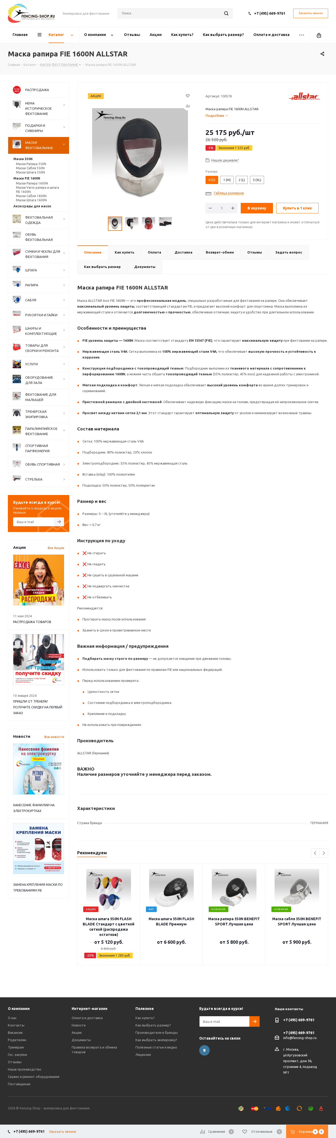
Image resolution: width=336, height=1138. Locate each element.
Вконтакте (204, 1050)
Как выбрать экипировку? (156, 1040)
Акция (96, 96)
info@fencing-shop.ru (300, 1038)
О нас (12, 1018)
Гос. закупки (17, 1054)
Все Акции (56, 548)
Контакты (16, 1025)
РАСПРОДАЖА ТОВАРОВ (32, 622)
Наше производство (24, 1069)
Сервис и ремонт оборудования (33, 1076)
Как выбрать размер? (153, 1025)
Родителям (17, 1040)
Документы (81, 1040)
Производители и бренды (156, 1032)
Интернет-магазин (89, 1009)
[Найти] (226, 13)
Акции (77, 1032)
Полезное (144, 1009)
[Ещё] (301, 35)
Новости (79, 1025)
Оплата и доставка (87, 1018)
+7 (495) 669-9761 (269, 13)
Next (323, 853)
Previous (315, 853)
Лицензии (143, 1054)
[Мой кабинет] (319, 35)
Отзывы (15, 1062)
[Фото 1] (140, 155)
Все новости (54, 737)
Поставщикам (19, 1084)
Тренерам (16, 1047)
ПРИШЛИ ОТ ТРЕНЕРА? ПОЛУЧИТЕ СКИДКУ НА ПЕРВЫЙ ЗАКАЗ (37, 707)
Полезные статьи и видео (156, 1047)
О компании (19, 1009)
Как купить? (145, 1018)
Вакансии (15, 1032)
